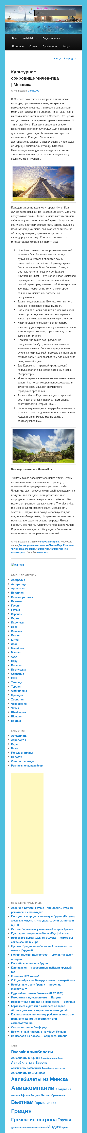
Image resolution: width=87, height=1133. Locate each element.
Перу (14, 661)
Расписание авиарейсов (27, 765)
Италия (15, 635)
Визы (14, 748)
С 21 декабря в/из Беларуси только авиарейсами (43, 980)
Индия (15, 618)
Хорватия (17, 699)
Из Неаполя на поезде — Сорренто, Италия (39, 1036)
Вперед (70, 58)
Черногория (19, 703)
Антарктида (18, 584)
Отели (33, 46)
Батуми (35, 1095)
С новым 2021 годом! (25, 976)
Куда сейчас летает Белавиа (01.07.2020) (37, 993)
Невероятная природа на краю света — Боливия (43, 1001)
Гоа (53, 1103)
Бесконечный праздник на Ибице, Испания (39, 1031)
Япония (16, 720)
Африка (25, 1095)
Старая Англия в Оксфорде (29, 1027)
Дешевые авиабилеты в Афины (29, 1127)
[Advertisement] (27, 833)
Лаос (14, 644)
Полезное (18, 46)
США (14, 678)
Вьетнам (16, 601)
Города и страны (50, 541)
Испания (16, 631)
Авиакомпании (33, 1087)
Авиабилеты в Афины (25, 1058)
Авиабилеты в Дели (52, 1057)
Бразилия (17, 592)
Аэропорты (18, 740)
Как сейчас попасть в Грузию (30, 963)
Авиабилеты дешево (53, 1068)
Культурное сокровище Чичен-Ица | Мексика (40, 933)
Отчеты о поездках (23, 761)
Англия (15, 1095)
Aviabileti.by (30, 38)
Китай (15, 639)
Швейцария (18, 712)
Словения (17, 674)
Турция (16, 686)
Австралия (18, 580)
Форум (66, 46)
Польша (16, 665)
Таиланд (16, 682)
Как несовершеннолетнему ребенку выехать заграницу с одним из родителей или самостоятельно (42, 1018)
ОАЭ (14, 656)
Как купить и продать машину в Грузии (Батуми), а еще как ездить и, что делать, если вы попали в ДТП (43, 920)
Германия (42, 1102)
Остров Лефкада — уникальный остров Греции (42, 929)
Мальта (15, 652)
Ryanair (18, 1052)
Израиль (16, 614)
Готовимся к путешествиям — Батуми (36, 997)
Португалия (18, 669)
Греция (15, 605)
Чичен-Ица (42, 549)
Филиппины (19, 691)
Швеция (16, 716)
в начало (42, 552)
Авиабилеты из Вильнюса (28, 1073)
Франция (17, 695)
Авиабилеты (19, 735)
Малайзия (17, 648)
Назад (56, 58)
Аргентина (17, 588)
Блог (14, 38)
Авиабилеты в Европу (29, 1062)
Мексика (30, 549)
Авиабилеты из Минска (39, 1078)
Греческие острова (34, 1119)
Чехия (15, 708)
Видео (15, 744)
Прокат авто (50, 46)
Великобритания (22, 597)
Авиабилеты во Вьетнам (26, 1068)
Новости (16, 757)
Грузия (15, 610)
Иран (14, 627)
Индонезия (18, 622)
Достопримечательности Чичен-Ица (40, 545)
